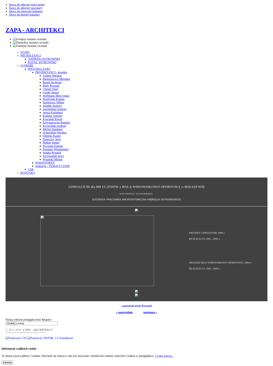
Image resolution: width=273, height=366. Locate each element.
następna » (150, 312)
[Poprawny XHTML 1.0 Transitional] (50, 338)
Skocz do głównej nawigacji (25, 7)
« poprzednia (124, 312)
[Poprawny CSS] (16, 338)
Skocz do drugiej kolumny (24, 14)
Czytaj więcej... (164, 355)
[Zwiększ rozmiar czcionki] (29, 39)
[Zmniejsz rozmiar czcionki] (30, 46)
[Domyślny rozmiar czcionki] (30, 42)
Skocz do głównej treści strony (27, 4)
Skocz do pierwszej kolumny (26, 11)
